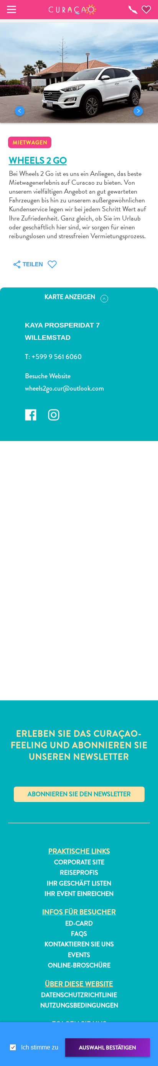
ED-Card (79, 923)
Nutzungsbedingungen (79, 1005)
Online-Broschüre (79, 965)
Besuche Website (48, 376)
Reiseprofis (79, 873)
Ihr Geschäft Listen (79, 883)
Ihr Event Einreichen (79, 894)
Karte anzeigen (69, 296)
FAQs (79, 934)
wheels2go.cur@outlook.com (64, 388)
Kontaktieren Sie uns (79, 944)
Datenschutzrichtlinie (79, 995)
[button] (73, 9)
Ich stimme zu (39, 1047)
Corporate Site (79, 862)
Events (79, 955)
